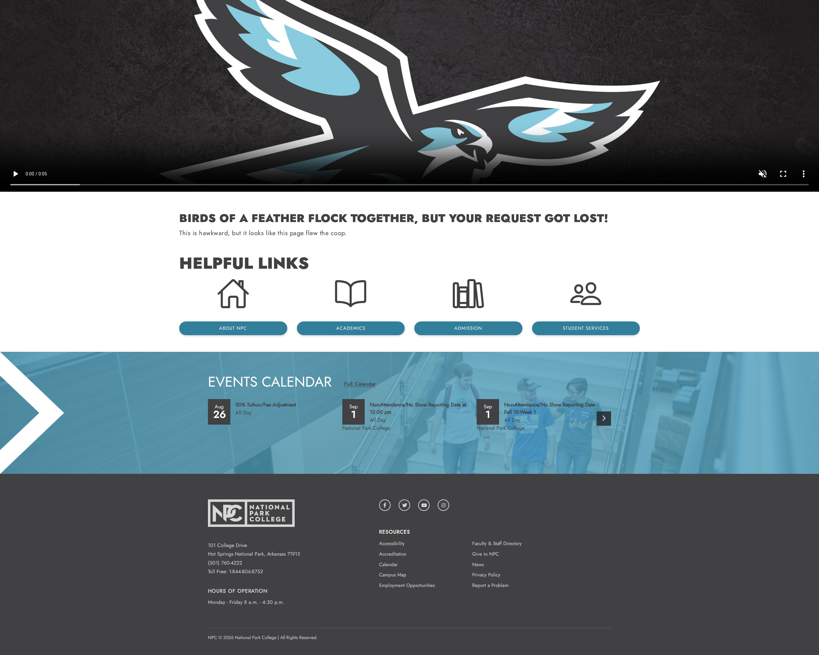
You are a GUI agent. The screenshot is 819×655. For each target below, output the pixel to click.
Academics (350, 328)
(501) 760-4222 (225, 562)
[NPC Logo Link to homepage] (251, 536)
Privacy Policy (486, 574)
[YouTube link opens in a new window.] (424, 505)
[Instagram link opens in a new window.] (443, 505)
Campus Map (392, 574)
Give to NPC (485, 554)
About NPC (233, 328)
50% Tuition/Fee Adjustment (265, 404)
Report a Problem (490, 585)
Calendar (388, 564)
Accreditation (392, 554)
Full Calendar (360, 384)
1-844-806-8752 (246, 571)
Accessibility (392, 543)
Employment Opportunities (407, 585)
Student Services (586, 328)
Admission (468, 328)
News (478, 564)
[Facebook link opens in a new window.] (385, 505)
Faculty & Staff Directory (497, 543)
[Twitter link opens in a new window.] (404, 505)
